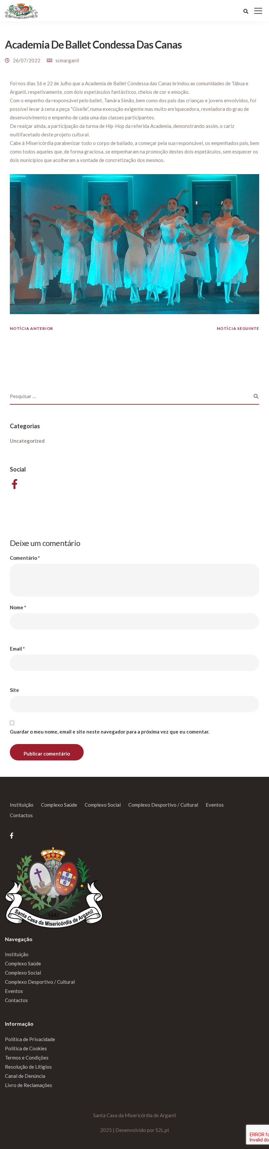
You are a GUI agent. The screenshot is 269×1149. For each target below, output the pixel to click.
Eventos (215, 805)
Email (17, 648)
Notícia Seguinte (238, 328)
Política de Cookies (26, 1048)
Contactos (21, 815)
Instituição (21, 805)
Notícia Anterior (31, 328)
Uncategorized (27, 441)
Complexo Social (103, 805)
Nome (18, 607)
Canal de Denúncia (25, 1076)
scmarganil (67, 60)
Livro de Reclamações (28, 1085)
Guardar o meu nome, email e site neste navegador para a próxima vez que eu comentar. (109, 731)
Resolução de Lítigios (28, 1067)
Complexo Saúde (59, 805)
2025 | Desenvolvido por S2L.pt (134, 1130)
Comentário (25, 557)
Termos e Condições (27, 1057)
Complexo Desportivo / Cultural (163, 805)
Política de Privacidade (30, 1039)
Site (14, 690)
